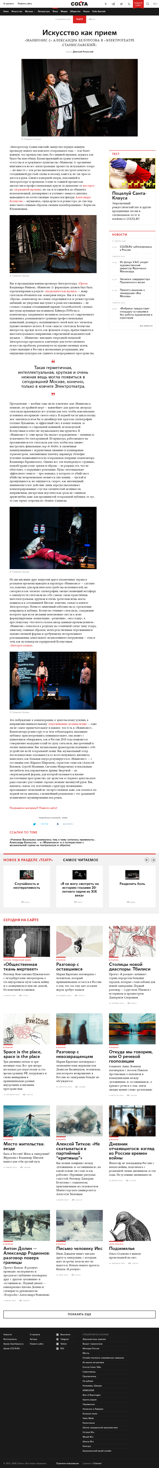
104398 (27, 1167)
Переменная (89, 1404)
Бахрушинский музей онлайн (97, 1451)
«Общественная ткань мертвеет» (20, 967)
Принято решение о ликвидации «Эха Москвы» (132, 293)
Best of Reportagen (92, 1395)
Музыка (29, 11)
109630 (26, 1300)
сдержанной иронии (27, 189)
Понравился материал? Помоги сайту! (33, 808)
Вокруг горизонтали (92, 1344)
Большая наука (90, 1414)
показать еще (79, 1314)
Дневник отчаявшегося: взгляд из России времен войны (131, 1151)
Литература (44, 11)
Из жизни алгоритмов (93, 1362)
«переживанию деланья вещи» (67, 724)
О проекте (8, 4)
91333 (78, 1275)
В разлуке (61, 960)
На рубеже (88, 1381)
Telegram (64, 1339)
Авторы (33, 1339)
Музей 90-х (88, 1437)
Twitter (63, 1344)
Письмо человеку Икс (79, 1248)
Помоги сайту (25, 4)
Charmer (97, 1463)
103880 (82, 1087)
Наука (86, 11)
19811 (80, 902)
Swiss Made (88, 1418)
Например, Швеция (92, 1386)
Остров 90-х (88, 1432)
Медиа (64, 11)
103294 (134, 1095)
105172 (79, 1200)
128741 (135, 1263)
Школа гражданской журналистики (100, 1428)
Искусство (16, 11)
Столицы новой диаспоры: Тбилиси (129, 967)
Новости (7, 1335)
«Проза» (83, 283)
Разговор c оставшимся (69, 967)
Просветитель (89, 1376)
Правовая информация (67, 1463)
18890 (132, 902)
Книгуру (87, 1446)
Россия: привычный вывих (17, 960)
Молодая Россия (91, 1349)
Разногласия (89, 1423)
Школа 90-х (88, 1442)
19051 (27, 902)
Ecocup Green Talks (92, 1367)
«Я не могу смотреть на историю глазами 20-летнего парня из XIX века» (79, 889)
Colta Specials (99, 11)
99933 (134, 1003)
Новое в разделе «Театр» (28, 860)
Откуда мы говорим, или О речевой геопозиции (131, 1057)
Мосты (86, 1353)
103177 (81, 995)
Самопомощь (89, 1372)
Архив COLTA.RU (11, 1349)
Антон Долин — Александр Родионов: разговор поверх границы (26, 1255)
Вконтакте (65, 1335)
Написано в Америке (93, 1409)
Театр (55, 11)
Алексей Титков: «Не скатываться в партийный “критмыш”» (78, 1151)
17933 (25, 995)
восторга (88, 186)
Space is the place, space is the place (22, 1054)
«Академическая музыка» (60, 291)
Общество (75, 11)
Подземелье (122, 1248)
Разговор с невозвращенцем (74, 1054)
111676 (133, 1180)
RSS (62, 1349)
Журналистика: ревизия (94, 1339)
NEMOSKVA (88, 1390)
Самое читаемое (80, 860)
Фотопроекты (10, 1339)
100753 (30, 1094)
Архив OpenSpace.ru (13, 1344)
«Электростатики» (21, 645)
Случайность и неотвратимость (26, 886)
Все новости (146, 326)
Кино (6, 11)
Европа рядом (89, 1400)
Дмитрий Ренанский (83, 52)
